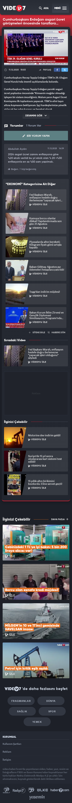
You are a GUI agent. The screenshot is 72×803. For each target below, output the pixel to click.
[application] (36, 401)
